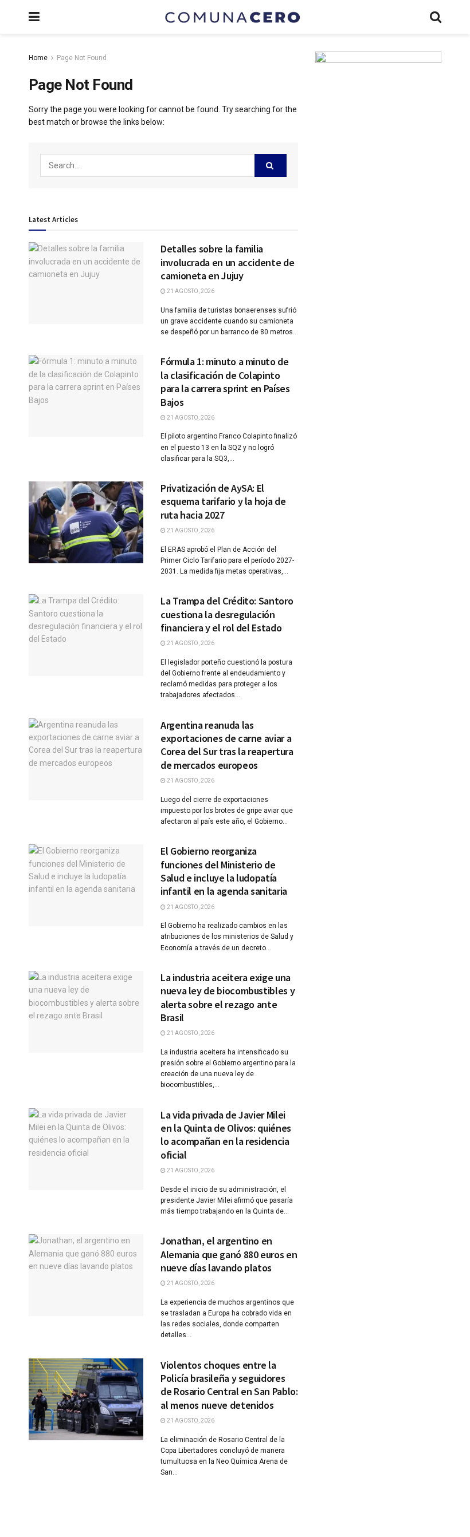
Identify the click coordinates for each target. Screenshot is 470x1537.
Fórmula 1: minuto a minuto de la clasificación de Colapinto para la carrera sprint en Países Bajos (224, 381)
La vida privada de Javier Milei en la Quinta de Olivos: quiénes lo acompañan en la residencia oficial (225, 1134)
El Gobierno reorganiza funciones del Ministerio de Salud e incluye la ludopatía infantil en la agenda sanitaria (223, 871)
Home (38, 58)
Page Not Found (82, 58)
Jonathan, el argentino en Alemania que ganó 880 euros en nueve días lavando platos (228, 1254)
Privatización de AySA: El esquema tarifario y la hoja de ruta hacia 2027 (222, 501)
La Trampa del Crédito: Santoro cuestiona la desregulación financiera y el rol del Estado (226, 614)
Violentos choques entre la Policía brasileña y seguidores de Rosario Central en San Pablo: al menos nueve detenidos (228, 1385)
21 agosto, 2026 (190, 291)
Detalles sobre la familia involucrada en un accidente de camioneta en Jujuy (227, 262)
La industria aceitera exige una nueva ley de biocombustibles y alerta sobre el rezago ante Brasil (227, 997)
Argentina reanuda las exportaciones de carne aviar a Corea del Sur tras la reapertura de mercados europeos (226, 745)
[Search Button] (270, 165)
